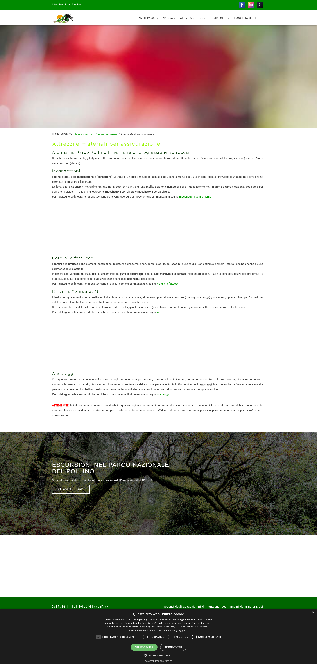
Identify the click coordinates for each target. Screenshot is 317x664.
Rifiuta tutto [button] (173, 647)
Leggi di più (184, 630)
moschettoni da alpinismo (195, 196)
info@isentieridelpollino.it (67, 4)
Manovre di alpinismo (84, 134)
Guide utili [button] (219, 18)
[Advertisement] (157, 227)
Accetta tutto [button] (144, 647)
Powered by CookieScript (158, 661)
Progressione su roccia (106, 134)
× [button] (312, 612)
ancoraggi (163, 394)
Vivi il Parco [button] (147, 18)
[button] (158, 655)
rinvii (160, 312)
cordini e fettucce (168, 283)
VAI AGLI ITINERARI (71, 489)
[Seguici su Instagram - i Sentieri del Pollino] (251, 4)
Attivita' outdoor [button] (192, 18)
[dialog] (158, 636)
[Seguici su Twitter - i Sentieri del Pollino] (260, 4)
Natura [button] (168, 18)
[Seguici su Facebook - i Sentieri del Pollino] (242, 4)
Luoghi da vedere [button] (246, 18)
